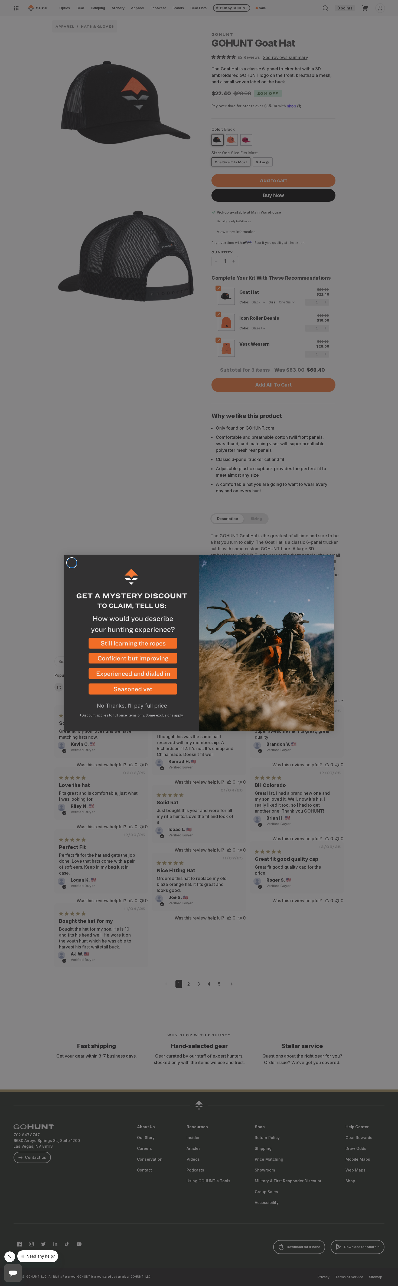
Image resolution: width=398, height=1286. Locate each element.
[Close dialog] (72, 563)
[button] (131, 645)
